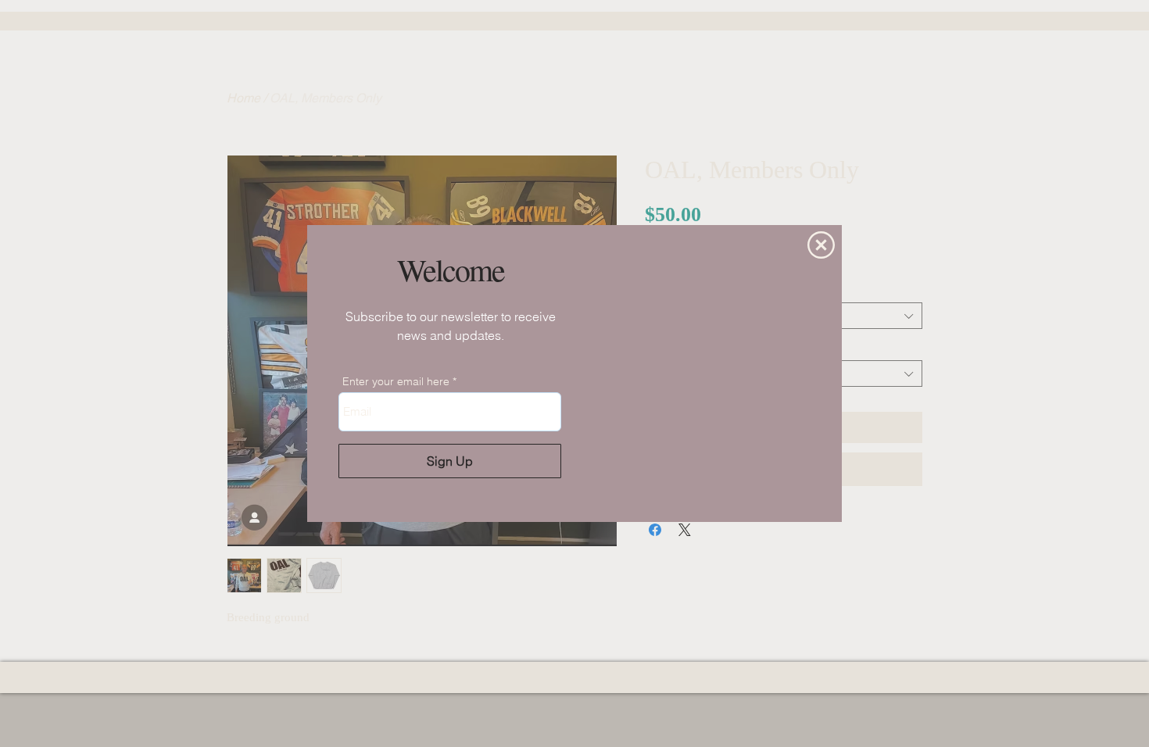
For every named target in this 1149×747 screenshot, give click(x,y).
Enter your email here (395, 381)
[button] (821, 245)
